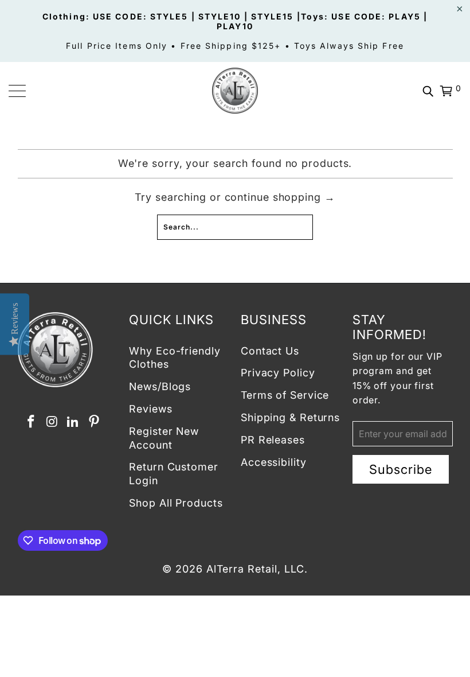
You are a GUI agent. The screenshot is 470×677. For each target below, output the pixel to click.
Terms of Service (285, 395)
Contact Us (270, 351)
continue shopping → (280, 197)
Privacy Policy (278, 373)
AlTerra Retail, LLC (255, 569)
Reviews (150, 409)
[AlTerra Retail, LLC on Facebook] (31, 422)
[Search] (428, 90)
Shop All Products (175, 503)
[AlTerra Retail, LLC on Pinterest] (94, 422)
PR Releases (273, 440)
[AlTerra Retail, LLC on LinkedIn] (73, 422)
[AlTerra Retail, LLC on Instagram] (52, 422)
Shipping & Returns (290, 417)
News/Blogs (160, 386)
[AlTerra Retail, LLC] (234, 90)
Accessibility (274, 462)
